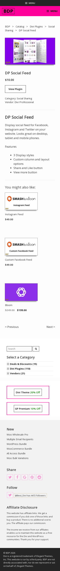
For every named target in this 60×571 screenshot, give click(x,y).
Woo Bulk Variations (17, 458)
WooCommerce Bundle (19, 448)
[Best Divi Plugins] (8, 11)
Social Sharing (24, 98)
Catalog (20, 26)
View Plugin (15, 89)
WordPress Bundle (17, 444)
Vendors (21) (17, 373)
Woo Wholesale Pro (17, 434)
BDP (7, 26)
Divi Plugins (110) (20, 368)
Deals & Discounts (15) (23, 364)
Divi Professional (24, 102)
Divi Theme (28, 392)
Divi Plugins (36, 26)
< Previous (12, 327)
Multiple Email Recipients (20, 439)
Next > (50, 327)
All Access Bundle (16, 453)
